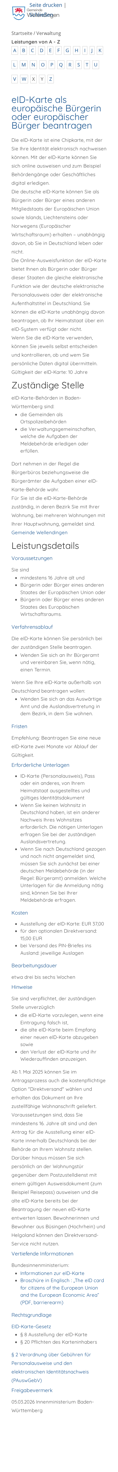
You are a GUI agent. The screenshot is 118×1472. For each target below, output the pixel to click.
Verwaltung (48, 33)
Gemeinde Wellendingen (39, 532)
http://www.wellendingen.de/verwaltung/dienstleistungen (49, 1433)
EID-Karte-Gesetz (31, 1326)
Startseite (21, 33)
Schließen (41, 14)
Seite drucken (46, 4)
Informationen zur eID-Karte (52, 1273)
